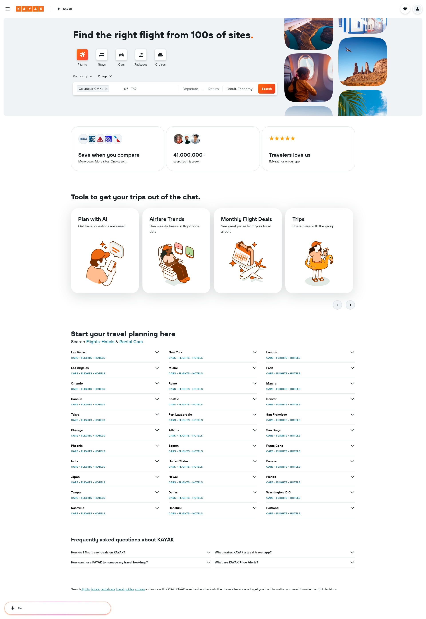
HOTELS (100, 357)
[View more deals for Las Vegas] (157, 352)
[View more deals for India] (157, 461)
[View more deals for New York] (254, 352)
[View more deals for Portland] (352, 508)
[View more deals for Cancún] (157, 399)
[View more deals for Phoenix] (157, 445)
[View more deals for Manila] (352, 383)
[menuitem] (82, 58)
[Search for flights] (82, 54)
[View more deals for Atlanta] (254, 430)
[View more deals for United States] (254, 461)
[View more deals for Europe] (352, 461)
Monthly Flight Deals (246, 219)
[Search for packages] (141, 54)
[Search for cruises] (160, 54)
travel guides (125, 589)
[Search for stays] (102, 54)
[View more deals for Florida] (352, 476)
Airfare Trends (167, 219)
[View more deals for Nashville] (157, 508)
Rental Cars (131, 341)
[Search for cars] (121, 54)
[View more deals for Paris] (352, 368)
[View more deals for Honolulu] (254, 508)
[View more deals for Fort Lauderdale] (254, 414)
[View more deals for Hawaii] (254, 476)
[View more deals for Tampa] (157, 492)
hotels (95, 589)
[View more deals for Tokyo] (157, 414)
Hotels (108, 341)
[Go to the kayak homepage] (30, 9)
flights (85, 589)
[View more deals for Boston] (254, 445)
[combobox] (83, 76)
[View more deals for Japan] (157, 476)
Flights (93, 341)
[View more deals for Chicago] (157, 430)
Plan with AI (92, 219)
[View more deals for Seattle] (254, 399)
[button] (7, 9)
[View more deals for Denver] (352, 399)
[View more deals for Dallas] (254, 492)
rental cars (108, 589)
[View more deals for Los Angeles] (157, 368)
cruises (140, 589)
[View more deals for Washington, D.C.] (352, 492)
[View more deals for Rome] (254, 383)
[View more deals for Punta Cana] (352, 445)
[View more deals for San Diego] (352, 430)
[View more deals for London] (352, 352)
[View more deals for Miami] (254, 368)
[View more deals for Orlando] (157, 383)
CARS (74, 357)
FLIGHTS (86, 357)
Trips (298, 219)
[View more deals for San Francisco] (352, 414)
